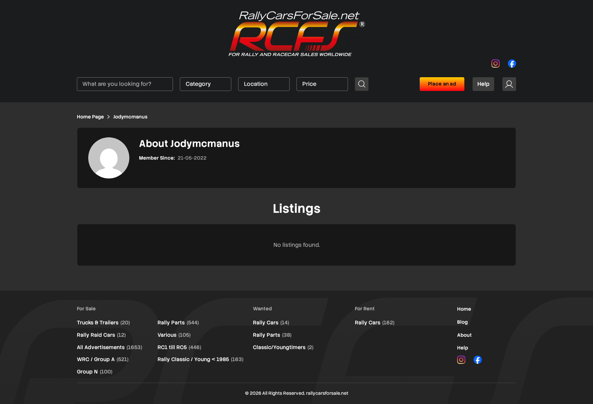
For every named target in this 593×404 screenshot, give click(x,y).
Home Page (90, 117)
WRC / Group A (102, 359)
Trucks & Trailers (103, 322)
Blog (462, 322)
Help (483, 84)
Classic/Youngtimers (283, 347)
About (464, 335)
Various (174, 335)
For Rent (365, 308)
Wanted (262, 308)
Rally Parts (178, 322)
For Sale (86, 308)
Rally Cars (271, 322)
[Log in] (509, 84)
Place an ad (442, 84)
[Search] (362, 84)
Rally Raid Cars (101, 335)
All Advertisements (109, 347)
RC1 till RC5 (179, 347)
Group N (94, 371)
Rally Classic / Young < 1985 (200, 359)
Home (464, 309)
